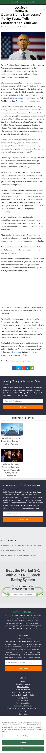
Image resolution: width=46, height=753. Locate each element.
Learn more (32, 628)
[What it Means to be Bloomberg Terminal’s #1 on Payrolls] (12, 429)
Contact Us (23, 714)
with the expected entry (18, 98)
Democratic (16, 352)
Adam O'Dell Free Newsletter (23, 692)
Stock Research (23, 687)
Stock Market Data (23, 689)
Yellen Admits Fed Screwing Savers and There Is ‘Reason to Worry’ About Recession (11, 470)
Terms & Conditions (23, 703)
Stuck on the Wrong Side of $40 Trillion (16, 550)
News (25, 27)
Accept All (23, 749)
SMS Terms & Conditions (23, 706)
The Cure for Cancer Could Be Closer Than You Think (21, 545)
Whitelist (23, 711)
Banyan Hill (15, 2)
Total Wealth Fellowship (27, 2)
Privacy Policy (23, 698)
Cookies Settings (23, 736)
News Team (10, 27)
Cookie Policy (23, 700)
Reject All (23, 742)
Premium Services (23, 684)
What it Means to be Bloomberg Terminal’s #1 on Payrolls (11, 441)
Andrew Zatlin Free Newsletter (23, 695)
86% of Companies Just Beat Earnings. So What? (19, 555)
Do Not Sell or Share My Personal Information (23, 708)
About (23, 681)
